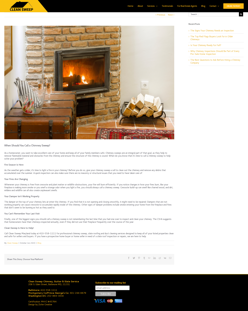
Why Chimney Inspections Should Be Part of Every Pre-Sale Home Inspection (214, 52)
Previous (161, 14)
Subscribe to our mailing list (110, 283)
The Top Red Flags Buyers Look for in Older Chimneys (211, 38)
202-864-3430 (55, 295)
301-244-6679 (78, 292)
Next (170, 14)
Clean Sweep (12, 243)
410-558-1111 (48, 290)
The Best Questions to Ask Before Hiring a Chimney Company (215, 61)
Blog (39, 243)
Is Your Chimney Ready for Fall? (205, 45)
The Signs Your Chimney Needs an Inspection (212, 30)
